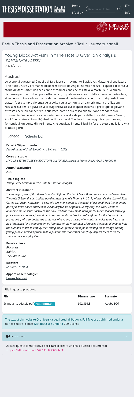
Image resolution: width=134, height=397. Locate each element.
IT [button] (126, 6)
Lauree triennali (103, 44)
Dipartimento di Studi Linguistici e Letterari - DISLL (37, 149)
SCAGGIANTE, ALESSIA (23, 60)
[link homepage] (35, 9)
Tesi (80, 44)
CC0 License (71, 324)
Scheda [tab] (14, 136)
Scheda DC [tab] (34, 136)
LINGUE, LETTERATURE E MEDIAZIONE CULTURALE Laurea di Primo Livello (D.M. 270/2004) (61, 161)
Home (76, 6)
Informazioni (17, 336)
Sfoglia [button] (76, 13)
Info (128, 13)
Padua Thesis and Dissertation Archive (37, 44)
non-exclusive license (19, 324)
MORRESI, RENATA (17, 267)
